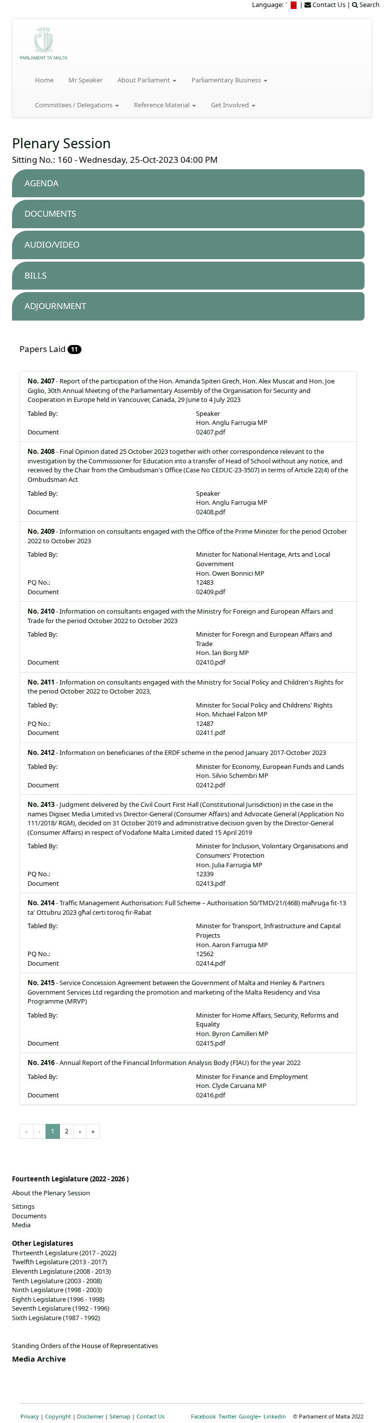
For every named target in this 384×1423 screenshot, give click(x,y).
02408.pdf (210, 511)
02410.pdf (210, 662)
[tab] (188, 183)
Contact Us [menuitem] (328, 4)
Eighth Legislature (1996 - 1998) (58, 1299)
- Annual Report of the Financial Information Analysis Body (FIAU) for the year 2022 (164, 1062)
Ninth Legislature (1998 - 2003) (57, 1289)
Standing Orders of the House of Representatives (85, 1345)
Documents (29, 1215)
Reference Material (162, 104)
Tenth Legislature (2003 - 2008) (57, 1280)
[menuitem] (291, 4)
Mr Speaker (85, 79)
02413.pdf (210, 883)
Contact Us (150, 1416)
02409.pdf (210, 591)
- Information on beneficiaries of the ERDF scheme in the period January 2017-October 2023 (177, 752)
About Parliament (145, 79)
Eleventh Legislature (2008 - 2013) (61, 1271)
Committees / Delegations (74, 104)
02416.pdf (210, 1094)
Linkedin (275, 1416)
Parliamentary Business (227, 79)
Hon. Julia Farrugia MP (229, 864)
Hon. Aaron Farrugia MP (232, 944)
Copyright (58, 1416)
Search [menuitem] (369, 4)
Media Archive (39, 1359)
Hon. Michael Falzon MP (232, 714)
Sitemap (120, 1416)
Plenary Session (61, 143)
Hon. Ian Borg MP (222, 652)
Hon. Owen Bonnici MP (230, 573)
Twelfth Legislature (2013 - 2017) (59, 1261)
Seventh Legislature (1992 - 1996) (61, 1308)
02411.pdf (210, 732)
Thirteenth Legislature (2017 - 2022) (64, 1252)
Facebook (203, 1416)
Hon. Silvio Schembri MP (232, 775)
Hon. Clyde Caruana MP (231, 1085)
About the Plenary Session (51, 1192)
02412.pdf (210, 784)
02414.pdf (210, 963)
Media (21, 1224)
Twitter (227, 1416)
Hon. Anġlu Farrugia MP (232, 422)
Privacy (29, 1416)
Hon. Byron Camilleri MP (232, 1033)
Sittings (23, 1206)
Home (44, 79)
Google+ (250, 1416)
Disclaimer (90, 1416)
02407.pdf (210, 431)
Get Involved (230, 104)
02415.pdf (210, 1043)
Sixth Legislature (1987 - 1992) (56, 1317)
